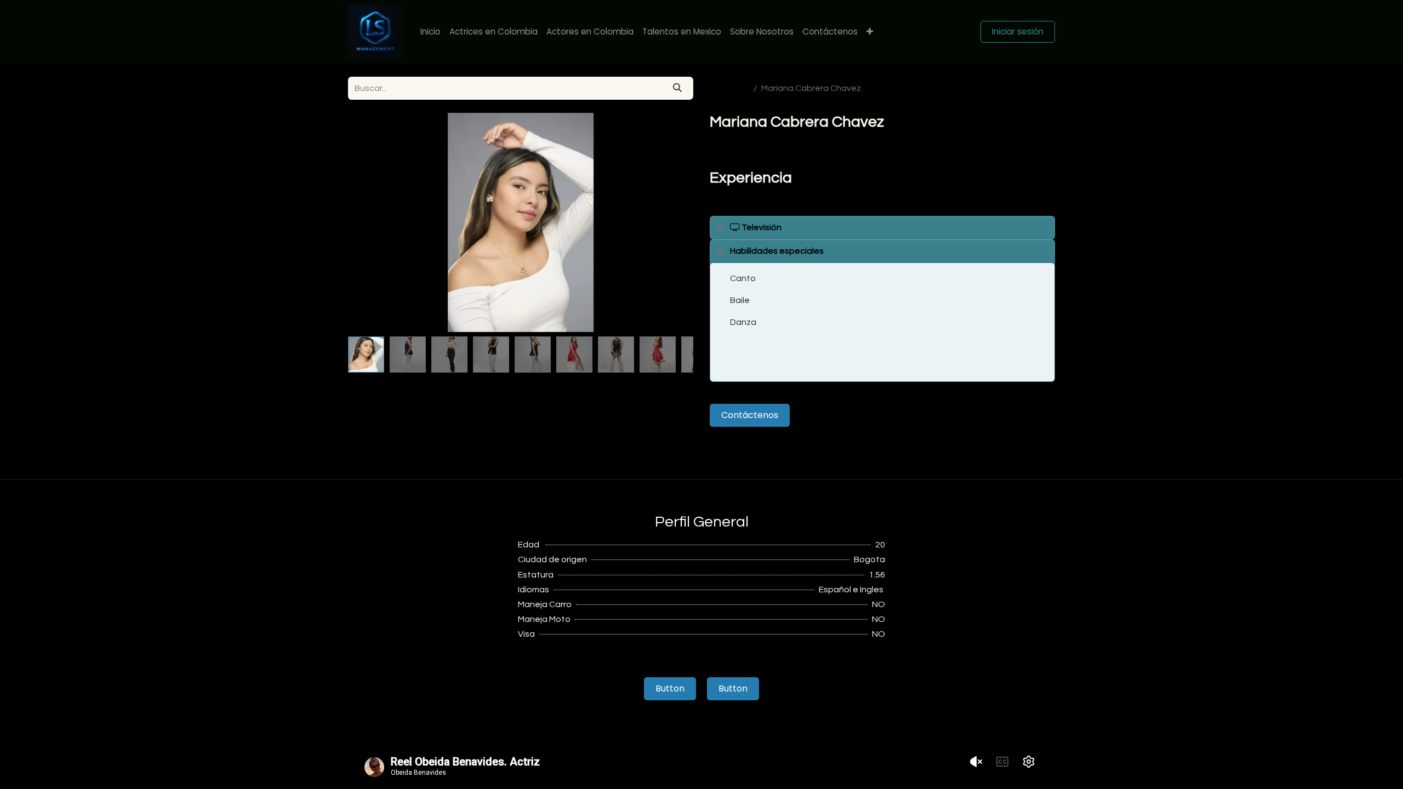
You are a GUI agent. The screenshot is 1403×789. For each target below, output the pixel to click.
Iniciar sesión (1017, 31)
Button (670, 688)
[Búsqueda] (677, 88)
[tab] (882, 227)
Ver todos (729, 88)
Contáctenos (749, 415)
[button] (374, 222)
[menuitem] (430, 32)
